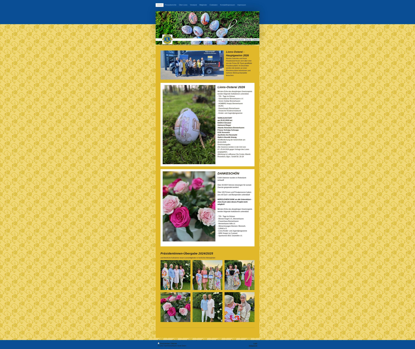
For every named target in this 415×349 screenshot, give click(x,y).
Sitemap (174, 343)
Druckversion (165, 343)
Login (255, 343)
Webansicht (253, 346)
